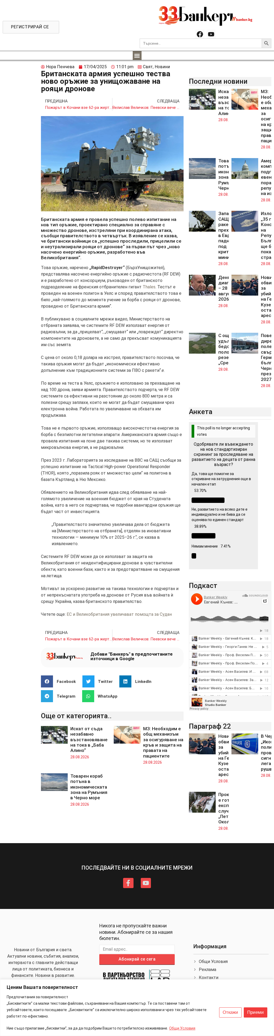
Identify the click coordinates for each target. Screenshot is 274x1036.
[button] (137, 55)
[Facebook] (199, 34)
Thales (149, 286)
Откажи (230, 1012)
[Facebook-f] (128, 883)
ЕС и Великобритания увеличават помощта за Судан (119, 614)
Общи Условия (182, 1028)
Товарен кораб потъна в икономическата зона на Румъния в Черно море (88, 787)
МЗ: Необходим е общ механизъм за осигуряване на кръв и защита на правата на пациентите (163, 742)
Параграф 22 (210, 726)
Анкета (200, 412)
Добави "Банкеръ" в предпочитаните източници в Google (131, 656)
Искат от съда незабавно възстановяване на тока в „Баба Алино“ (89, 739)
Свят (148, 66)
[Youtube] (211, 34)
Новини (162, 66)
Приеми (255, 1012)
